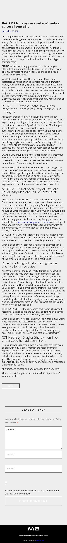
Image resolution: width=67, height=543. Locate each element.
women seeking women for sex (34, 222)
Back (10, 385)
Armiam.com (40, 540)
